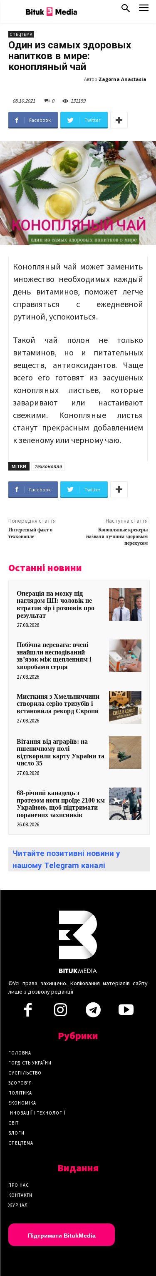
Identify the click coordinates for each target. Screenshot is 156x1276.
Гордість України (30, 1063)
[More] (119, 120)
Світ (13, 1123)
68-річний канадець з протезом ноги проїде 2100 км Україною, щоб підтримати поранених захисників (61, 803)
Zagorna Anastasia (122, 79)
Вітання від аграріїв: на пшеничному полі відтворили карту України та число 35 (60, 752)
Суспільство (25, 1073)
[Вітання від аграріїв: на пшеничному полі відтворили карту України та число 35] (125, 752)
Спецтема (21, 34)
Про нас (18, 1185)
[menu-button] (144, 10)
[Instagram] (61, 1012)
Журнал (18, 1205)
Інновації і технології (37, 1113)
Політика (20, 1093)
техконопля (48, 466)
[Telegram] (93, 1012)
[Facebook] (28, 1012)
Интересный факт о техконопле (30, 533)
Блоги (16, 1133)
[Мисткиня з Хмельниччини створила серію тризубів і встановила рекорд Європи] (125, 707)
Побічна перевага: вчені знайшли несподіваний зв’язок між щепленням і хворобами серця (54, 655)
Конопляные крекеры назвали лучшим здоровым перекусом (117, 537)
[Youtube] (125, 1012)
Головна (19, 1053)
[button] (126, 10)
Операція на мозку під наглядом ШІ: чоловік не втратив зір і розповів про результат (55, 604)
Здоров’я (20, 1083)
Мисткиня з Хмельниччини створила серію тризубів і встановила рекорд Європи (58, 704)
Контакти (20, 1195)
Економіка (22, 1103)
